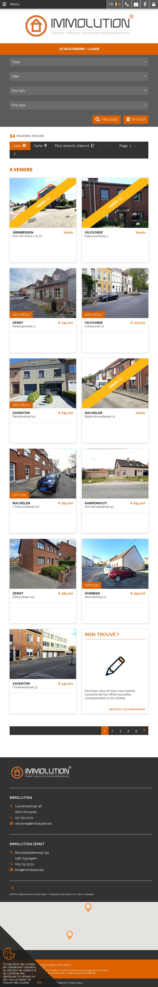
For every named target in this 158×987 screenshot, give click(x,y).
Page (123, 146)
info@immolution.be (29, 870)
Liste (17, 146)
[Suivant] (15, 154)
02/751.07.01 (24, 818)
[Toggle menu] (4, 4)
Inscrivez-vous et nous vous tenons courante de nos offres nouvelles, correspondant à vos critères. (110, 694)
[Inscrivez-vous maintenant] (115, 666)
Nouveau (21, 315)
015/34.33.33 (24, 864)
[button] (127, 4)
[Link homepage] (79, 26)
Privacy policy (75, 982)
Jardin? (50, 345)
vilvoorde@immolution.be (33, 823)
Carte (39, 146)
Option (19, 495)
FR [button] (111, 4)
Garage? (65, 345)
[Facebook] (13, 888)
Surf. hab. (20, 345)
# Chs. (35, 345)
